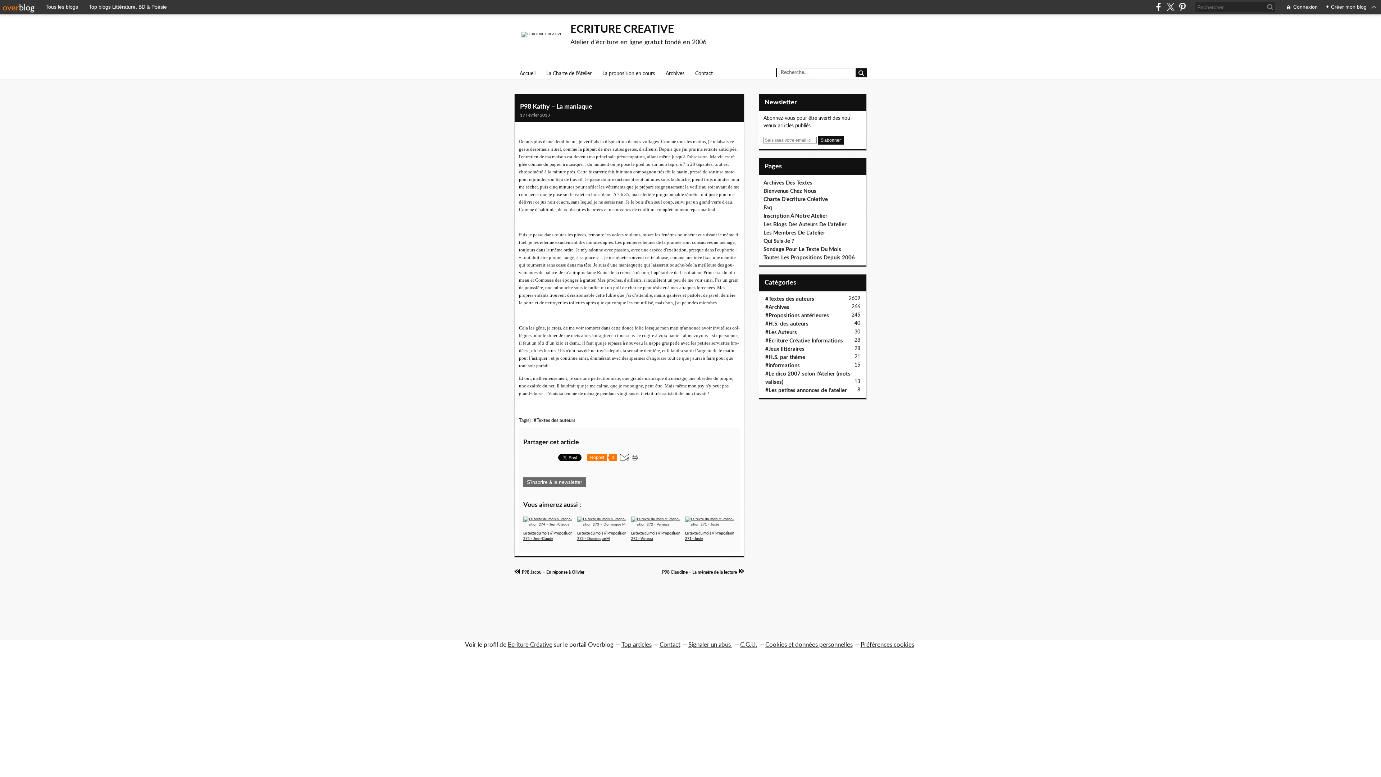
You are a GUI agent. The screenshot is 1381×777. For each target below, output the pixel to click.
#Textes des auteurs (554, 420)
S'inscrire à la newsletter (554, 482)
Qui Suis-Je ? (779, 241)
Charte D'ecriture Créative (796, 199)
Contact (704, 73)
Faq (768, 207)
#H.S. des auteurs (786, 324)
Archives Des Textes (788, 183)
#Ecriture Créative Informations (804, 341)
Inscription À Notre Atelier (796, 216)
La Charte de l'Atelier (569, 73)
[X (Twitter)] (1170, 7)
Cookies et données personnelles (809, 645)
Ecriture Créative (530, 645)
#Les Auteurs (781, 332)
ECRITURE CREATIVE (622, 29)
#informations (782, 365)
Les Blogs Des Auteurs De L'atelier (805, 224)
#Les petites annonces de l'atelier (806, 390)
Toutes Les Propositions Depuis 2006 (809, 257)
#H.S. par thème (785, 357)
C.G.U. (748, 645)
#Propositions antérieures (797, 315)
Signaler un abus (710, 645)
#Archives (777, 307)
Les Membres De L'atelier (794, 233)
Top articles (636, 645)
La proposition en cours (628, 73)
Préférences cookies (887, 645)
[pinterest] (1182, 7)
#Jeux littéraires (785, 349)
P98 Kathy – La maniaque (556, 107)
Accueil (527, 73)
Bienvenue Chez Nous (790, 191)
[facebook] (1158, 7)
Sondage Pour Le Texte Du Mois (802, 249)
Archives (675, 73)
